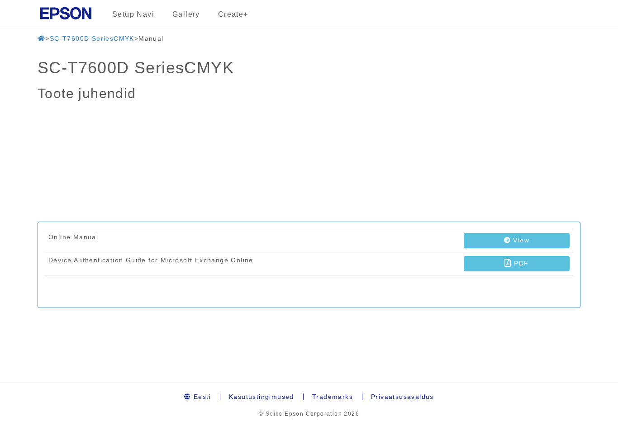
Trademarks (332, 396)
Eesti (201, 396)
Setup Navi (133, 14)
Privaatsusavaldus (402, 396)
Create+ (233, 14)
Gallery (186, 14)
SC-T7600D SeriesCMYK (92, 38)
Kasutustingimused (261, 396)
